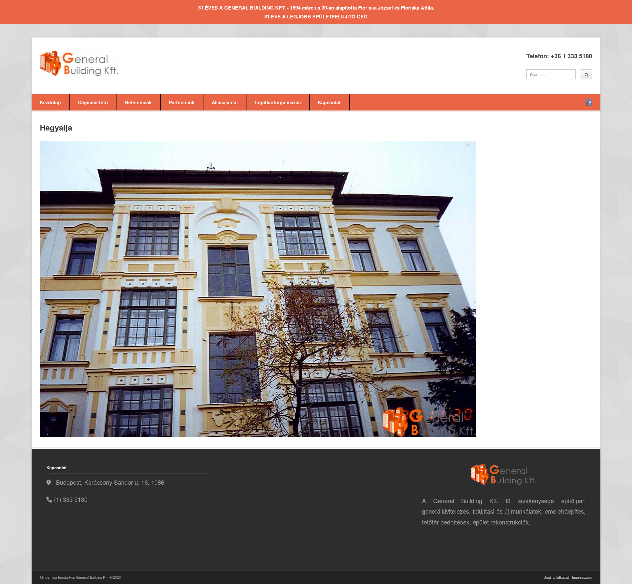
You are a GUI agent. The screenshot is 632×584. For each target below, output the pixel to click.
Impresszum (582, 577)
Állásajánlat (225, 102)
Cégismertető (93, 102)
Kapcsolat (329, 102)
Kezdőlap (50, 102)
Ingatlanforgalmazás (278, 102)
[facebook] (589, 102)
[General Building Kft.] (89, 63)
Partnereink (182, 102)
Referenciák (138, 102)
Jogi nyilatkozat (556, 577)
